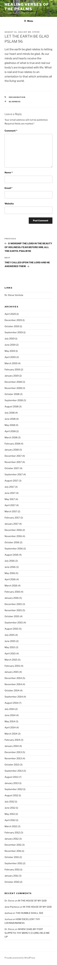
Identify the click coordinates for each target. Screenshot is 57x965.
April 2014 (10, 727)
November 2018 (13, 388)
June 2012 (10, 807)
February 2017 (12, 517)
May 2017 (10, 499)
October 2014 (12, 690)
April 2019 (10, 357)
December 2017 (13, 456)
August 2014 (11, 703)
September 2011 (13, 863)
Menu (30, 21)
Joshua (8, 913)
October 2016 (12, 542)
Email (8, 188)
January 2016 (12, 598)
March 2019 (11, 363)
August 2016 (11, 554)
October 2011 (12, 857)
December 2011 (13, 844)
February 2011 (12, 869)
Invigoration (17, 97)
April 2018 (10, 431)
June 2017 (10, 493)
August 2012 (11, 795)
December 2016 (13, 530)
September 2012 (14, 789)
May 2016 (10, 573)
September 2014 (14, 696)
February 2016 (12, 591)
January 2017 (12, 524)
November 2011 (13, 851)
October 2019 (12, 326)
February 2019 (12, 369)
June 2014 (10, 715)
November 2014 (13, 684)
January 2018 (12, 449)
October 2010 (12, 882)
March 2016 (11, 585)
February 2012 (12, 832)
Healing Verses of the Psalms (27, 6)
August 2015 (11, 628)
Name (9, 172)
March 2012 (11, 826)
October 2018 (12, 394)
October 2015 (12, 616)
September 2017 (14, 474)
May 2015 (10, 647)
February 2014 (12, 740)
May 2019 (10, 351)
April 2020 (10, 314)
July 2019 (10, 338)
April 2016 (10, 579)
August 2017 (11, 480)
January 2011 (11, 875)
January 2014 (12, 746)
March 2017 (11, 511)
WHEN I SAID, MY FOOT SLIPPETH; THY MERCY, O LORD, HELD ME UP (27, 933)
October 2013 (12, 764)
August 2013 (11, 777)
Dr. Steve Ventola (14, 295)
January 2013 (12, 783)
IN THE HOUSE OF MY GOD (32, 900)
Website (9, 203)
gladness (15, 102)
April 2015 (10, 653)
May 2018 (10, 425)
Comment (11, 130)
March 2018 (11, 437)
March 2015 (11, 659)
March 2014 (11, 733)
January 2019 (12, 375)
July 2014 (10, 709)
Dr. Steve (34, 32)
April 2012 (10, 820)
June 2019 (10, 344)
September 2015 (14, 622)
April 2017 (10, 505)
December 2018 (13, 382)
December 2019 (13, 320)
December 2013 (13, 752)
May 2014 (10, 721)
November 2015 (13, 610)
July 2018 (10, 412)
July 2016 (10, 560)
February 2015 (12, 666)
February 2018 (12, 443)
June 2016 (10, 567)
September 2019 (14, 332)
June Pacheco (12, 907)
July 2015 (10, 635)
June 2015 (10, 641)
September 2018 (14, 400)
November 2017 (13, 462)
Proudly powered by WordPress (20, 957)
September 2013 (14, 770)
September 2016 (14, 548)
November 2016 (13, 536)
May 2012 (10, 814)
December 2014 (13, 678)
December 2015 (13, 604)
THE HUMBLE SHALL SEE (29, 913)
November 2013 (13, 758)
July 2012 (9, 801)
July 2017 (9, 487)
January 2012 (12, 838)
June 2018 (10, 419)
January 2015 (12, 672)
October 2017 (12, 468)
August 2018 (11, 406)
